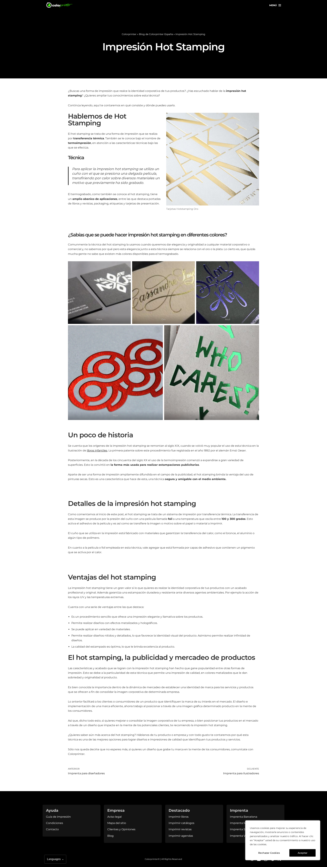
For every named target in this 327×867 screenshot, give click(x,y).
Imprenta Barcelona (243, 816)
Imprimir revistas (180, 829)
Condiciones (54, 823)
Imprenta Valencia (242, 835)
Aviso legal (114, 816)
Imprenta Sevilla (241, 829)
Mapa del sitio (116, 823)
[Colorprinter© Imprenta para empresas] (59, 5)
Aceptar (302, 852)
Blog (110, 835)
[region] (282, 840)
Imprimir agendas (181, 835)
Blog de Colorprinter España (156, 34)
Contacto (52, 829)
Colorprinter (129, 34)
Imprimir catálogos (181, 823)
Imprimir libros (179, 816)
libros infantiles (97, 450)
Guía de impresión (58, 816)
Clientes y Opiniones (121, 829)
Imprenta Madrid (241, 823)
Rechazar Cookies (269, 852)
